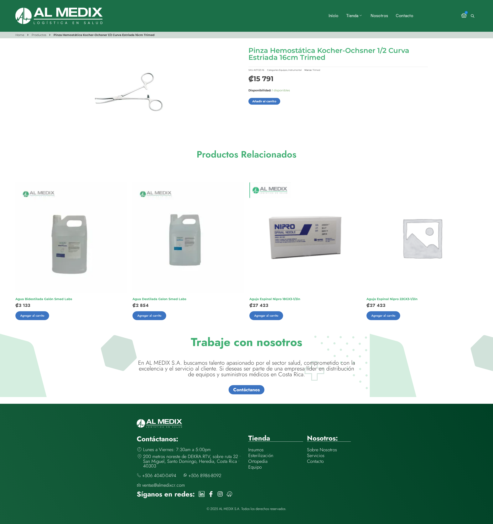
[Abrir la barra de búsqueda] (473, 16)
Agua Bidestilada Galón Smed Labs (43, 299)
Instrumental (295, 70)
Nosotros (379, 15)
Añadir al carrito (264, 101)
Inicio (333, 15)
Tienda (352, 15)
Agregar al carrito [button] (32, 315)
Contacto (404, 15)
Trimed (316, 70)
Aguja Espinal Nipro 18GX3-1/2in (274, 299)
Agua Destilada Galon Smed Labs (159, 299)
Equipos (283, 70)
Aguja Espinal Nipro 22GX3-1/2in (392, 299)
